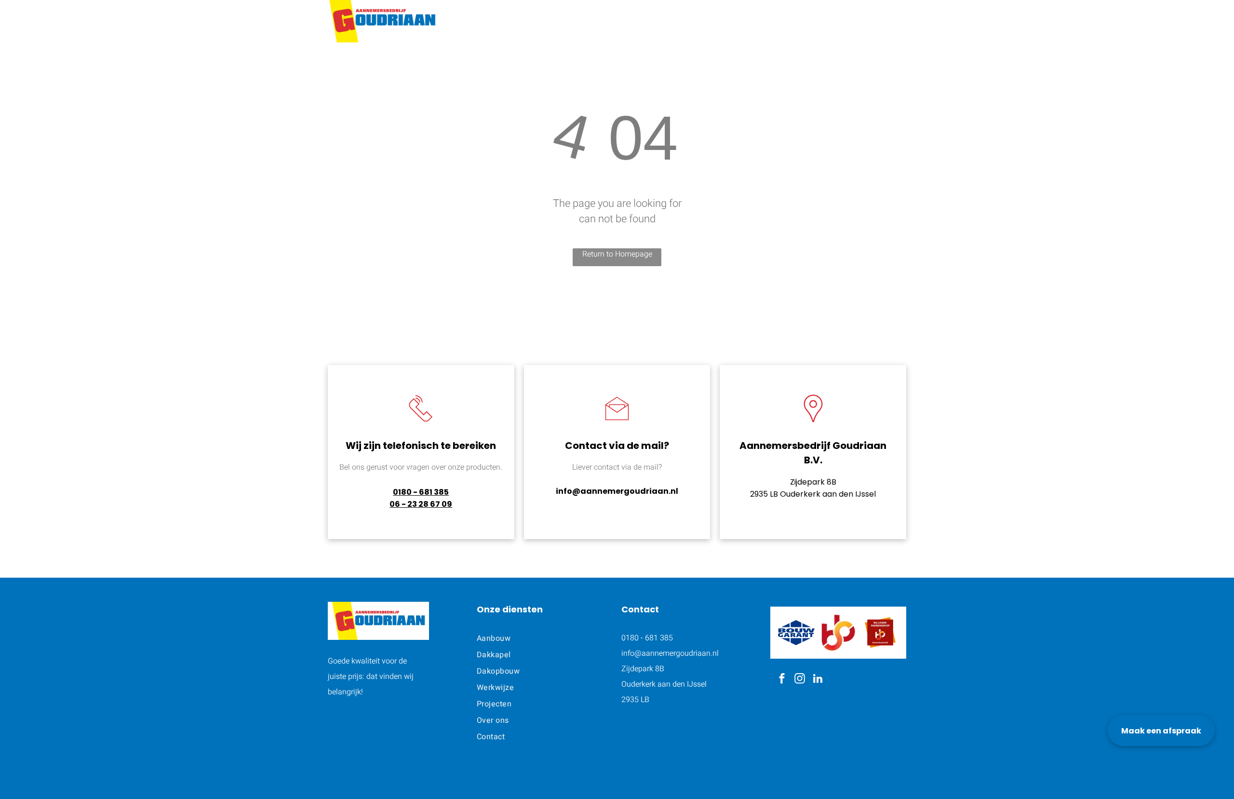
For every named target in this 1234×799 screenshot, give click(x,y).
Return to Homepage (617, 254)
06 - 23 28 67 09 (420, 504)
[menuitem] (569, 19)
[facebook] (782, 680)
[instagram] (800, 680)
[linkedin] (818, 680)
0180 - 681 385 (421, 492)
